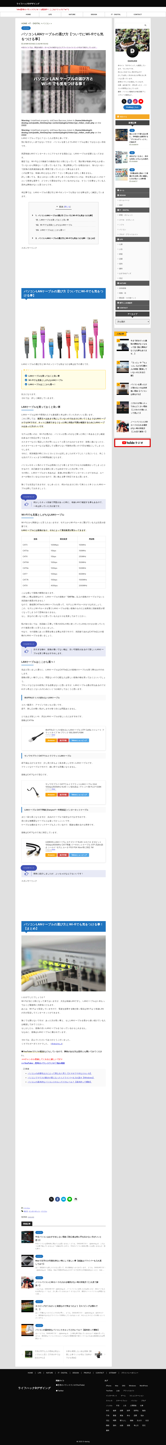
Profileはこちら (132, 107)
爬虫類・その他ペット (127, 298)
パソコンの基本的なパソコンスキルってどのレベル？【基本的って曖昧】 (60, 1082)
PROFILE (87, 1373)
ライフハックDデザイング (28, 3)
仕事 (121, 244)
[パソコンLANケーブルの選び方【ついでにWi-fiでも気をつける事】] (63, 1199)
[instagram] (135, 101)
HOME (28, 14)
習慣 (128, 1425)
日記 (121, 278)
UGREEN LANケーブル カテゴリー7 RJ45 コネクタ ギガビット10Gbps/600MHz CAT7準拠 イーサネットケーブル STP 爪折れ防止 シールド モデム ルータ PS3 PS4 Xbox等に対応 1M (74, 845)
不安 (117, 1405)
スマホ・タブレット (127, 220)
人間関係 (133, 1405)
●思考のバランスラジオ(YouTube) (70, 1385)
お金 (118, 1391)
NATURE (72, 14)
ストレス (109, 1401)
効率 (128, 1410)
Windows (132, 1386)
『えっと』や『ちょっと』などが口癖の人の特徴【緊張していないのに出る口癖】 (139, 369)
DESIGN (94, 14)
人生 (121, 249)
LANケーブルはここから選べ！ (51, 230)
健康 (114, 1410)
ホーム (122, 190)
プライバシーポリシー (129, 1373)
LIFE (50, 14)
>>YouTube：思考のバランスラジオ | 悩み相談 (43, 1063)
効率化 (136, 1410)
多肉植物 (122, 288)
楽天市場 (63, 740)
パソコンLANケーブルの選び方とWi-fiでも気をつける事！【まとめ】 (65, 238)
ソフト (121, 225)
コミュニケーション (136, 1396)
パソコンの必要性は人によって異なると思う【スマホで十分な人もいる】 (60, 1073)
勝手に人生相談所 (126, 303)
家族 (121, 1415)
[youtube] (140, 101)
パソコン (27, 1208)
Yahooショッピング (79, 740)
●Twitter (60, 1391)
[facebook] (57, 1199)
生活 (147, 1420)
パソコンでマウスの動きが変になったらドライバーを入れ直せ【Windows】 (61, 1077)
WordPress (144, 1386)
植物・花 (122, 293)
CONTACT (138, 14)
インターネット (34, 1211)
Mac (116, 1386)
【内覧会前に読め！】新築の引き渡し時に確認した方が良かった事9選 (138, 176)
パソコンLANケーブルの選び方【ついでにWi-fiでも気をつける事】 (64, 215)
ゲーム (123, 1396)
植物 (131, 1420)
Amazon (51, 740)
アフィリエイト (128, 1391)
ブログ (143, 1401)
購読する (123, 117)
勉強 (143, 1410)
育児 (143, 1425)
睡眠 (107, 1425)
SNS (123, 1386)
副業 (121, 1410)
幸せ (128, 1415)
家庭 (121, 254)
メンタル (109, 1405)
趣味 (121, 268)
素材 (121, 205)
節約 (121, 264)
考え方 (136, 1425)
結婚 (121, 1425)
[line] (69, 1199)
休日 (107, 1410)
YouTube (109, 1391)
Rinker (53, 734)
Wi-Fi (26, 1211)
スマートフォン (121, 1401)
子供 (107, 1415)
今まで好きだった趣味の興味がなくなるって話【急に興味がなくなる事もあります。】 (139, 347)
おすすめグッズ (125, 273)
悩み (142, 1415)
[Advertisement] (63, 266)
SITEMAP (112, 1373)
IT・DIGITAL (116, 14)
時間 (114, 1420)
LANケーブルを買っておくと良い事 (52, 220)
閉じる (67, 207)
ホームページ (124, 200)
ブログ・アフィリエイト (128, 234)
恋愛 (121, 259)
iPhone (108, 1386)
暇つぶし (123, 1420)
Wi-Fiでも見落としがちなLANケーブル (54, 225)
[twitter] (51, 1199)
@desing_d (56, 1043)
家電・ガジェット (126, 215)
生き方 (139, 1420)
